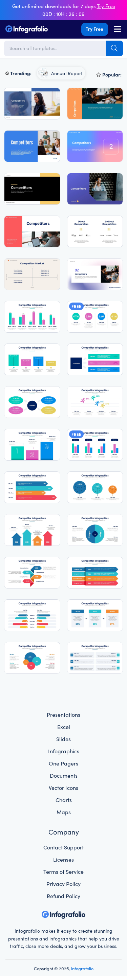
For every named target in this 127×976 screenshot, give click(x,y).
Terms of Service (63, 871)
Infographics (63, 751)
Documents (64, 775)
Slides (63, 738)
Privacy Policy (63, 883)
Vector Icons (63, 787)
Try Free (94, 28)
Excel (63, 726)
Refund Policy (63, 896)
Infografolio (82, 968)
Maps (64, 812)
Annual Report (67, 73)
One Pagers (63, 763)
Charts (64, 799)
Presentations (63, 714)
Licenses (63, 859)
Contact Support (63, 847)
